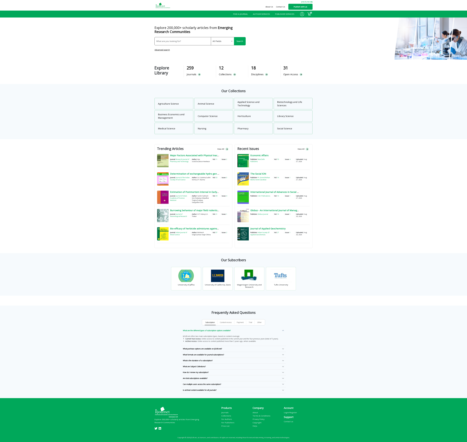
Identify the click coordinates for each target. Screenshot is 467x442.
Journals (225, 412)
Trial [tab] (250, 322)
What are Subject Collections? (194, 366)
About (255, 412)
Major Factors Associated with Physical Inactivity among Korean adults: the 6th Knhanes (218, 155)
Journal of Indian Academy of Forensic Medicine (178, 198)
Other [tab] (259, 322)
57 (216, 232)
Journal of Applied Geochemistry (268, 228)
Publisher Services (284, 14)
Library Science (285, 116)
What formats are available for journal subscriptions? (203, 355)
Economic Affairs (259, 155)
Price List (225, 426)
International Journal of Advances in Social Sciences (278, 191)
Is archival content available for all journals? (199, 390)
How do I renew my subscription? (196, 372)
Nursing (202, 128)
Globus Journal (263, 214)
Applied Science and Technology (249, 103)
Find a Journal (240, 14)
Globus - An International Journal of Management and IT (281, 210)
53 (216, 177)
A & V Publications (264, 196)
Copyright (257, 422)
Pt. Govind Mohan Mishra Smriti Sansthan (260, 179)
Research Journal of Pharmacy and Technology (179, 160)
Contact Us (280, 7)
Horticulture (244, 116)
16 (278, 214)
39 (216, 196)
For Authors (226, 419)
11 (216, 159)
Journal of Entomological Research (178, 215)
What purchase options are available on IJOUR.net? (202, 349)
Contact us (288, 421)
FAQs (255, 426)
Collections (226, 416)
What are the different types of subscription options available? (207, 330)
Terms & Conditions (261, 416)
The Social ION (258, 173)
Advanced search (162, 50)
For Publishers (227, 422)
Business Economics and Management (171, 116)
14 (278, 177)
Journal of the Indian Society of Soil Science (180, 179)
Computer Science (208, 116)
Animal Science (206, 103)
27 (278, 232)
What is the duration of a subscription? (198, 360)
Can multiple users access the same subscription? (202, 384)
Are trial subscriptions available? (195, 378)
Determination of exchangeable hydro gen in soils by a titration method (209, 173)
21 (216, 214)
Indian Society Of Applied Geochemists (259, 233)
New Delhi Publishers (257, 160)
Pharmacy (243, 128)
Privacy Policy (259, 419)
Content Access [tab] (226, 322)
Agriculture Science (168, 103)
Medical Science (166, 128)
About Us (269, 7)
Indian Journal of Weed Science (178, 233)
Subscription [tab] (210, 322)
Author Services (261, 14)
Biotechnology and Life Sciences (289, 103)
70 (278, 159)
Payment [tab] (240, 322)
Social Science (284, 128)
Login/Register (290, 412)
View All (221, 149)
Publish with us (300, 6)
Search (240, 41)
